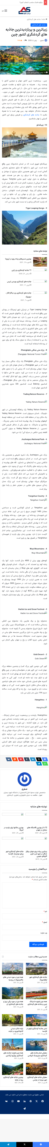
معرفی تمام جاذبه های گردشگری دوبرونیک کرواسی (37, 1054)
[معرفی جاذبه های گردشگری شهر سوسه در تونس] (36, 1069)
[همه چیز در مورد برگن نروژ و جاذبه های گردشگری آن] (12, 993)
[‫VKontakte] (8, 759)
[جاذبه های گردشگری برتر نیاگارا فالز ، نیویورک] (40, 296)
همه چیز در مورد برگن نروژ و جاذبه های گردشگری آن (13, 1003)
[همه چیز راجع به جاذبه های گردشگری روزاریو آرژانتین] (12, 1045)
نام (45, 911)
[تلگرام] (38, 764)
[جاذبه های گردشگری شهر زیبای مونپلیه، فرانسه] (12, 843)
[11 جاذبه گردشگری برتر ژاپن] (40, 273)
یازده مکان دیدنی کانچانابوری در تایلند (15, 1030)
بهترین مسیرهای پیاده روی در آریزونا (18, 259)
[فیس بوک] (44, 759)
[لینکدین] (32, 759)
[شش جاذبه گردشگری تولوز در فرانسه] (36, 1020)
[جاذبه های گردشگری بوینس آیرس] (40, 284)
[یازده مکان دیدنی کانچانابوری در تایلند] (12, 1020)
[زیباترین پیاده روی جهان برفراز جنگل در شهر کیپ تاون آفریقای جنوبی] (36, 843)
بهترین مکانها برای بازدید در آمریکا (13, 828)
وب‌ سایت (43, 933)
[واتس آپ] (44, 764)
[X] (38, 759)
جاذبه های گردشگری (34, 19)
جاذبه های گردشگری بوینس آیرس (19, 281)
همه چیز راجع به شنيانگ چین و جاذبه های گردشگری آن (37, 1004)
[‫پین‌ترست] (20, 759)
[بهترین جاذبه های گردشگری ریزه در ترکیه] (12, 1069)
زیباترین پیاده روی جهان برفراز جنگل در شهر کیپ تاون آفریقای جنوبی (36, 854)
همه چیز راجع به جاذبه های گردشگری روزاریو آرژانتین (13, 1054)
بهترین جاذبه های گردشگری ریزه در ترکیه (13, 1078)
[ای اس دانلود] (25, 11)
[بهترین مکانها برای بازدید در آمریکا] (12, 819)
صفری (42, 40)
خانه (44, 19)
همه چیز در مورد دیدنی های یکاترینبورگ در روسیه (13, 978)
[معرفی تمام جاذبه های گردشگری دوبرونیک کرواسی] (36, 1045)
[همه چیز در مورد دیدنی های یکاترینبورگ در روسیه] (12, 969)
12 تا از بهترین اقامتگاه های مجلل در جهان (37, 828)
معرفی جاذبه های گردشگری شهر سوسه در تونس (37, 1078)
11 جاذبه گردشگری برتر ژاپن (21, 270)
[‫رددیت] (14, 759)
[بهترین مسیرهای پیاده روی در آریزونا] (40, 262)
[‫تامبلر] (26, 759)
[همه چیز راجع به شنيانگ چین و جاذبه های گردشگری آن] (36, 993)
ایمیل (44, 922)
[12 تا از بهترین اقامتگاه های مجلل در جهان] (36, 819)
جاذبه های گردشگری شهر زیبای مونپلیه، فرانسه (14, 852)
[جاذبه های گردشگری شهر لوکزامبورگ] (36, 969)
